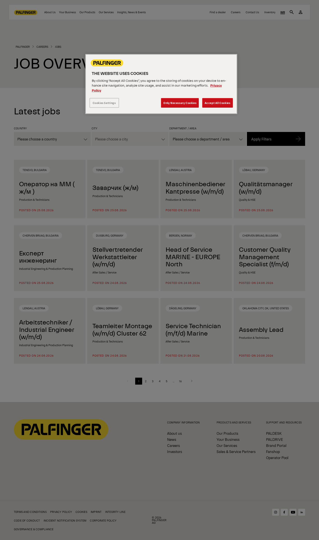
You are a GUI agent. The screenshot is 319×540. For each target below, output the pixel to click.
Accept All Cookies (217, 103)
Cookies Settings (104, 103)
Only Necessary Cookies (179, 103)
